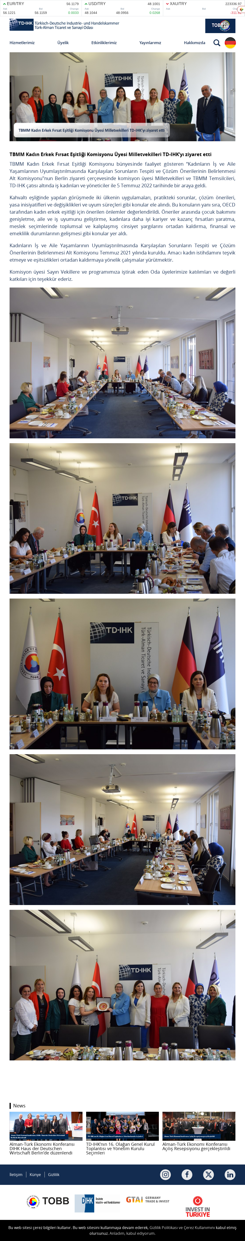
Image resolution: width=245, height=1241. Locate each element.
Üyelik (63, 42)
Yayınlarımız (150, 42)
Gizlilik (53, 1174)
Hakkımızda (194, 42)
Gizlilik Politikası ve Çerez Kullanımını (182, 1227)
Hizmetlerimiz (22, 42)
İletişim (16, 1174)
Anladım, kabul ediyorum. (133, 1233)
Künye (35, 1174)
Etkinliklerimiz (104, 42)
